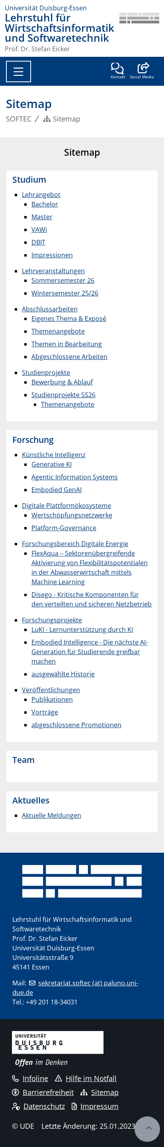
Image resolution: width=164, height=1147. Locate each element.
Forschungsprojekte (52, 620)
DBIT (38, 242)
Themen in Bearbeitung (66, 344)
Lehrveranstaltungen (53, 270)
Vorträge (44, 712)
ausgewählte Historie (63, 674)
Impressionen (52, 255)
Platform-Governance (63, 527)
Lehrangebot (41, 194)
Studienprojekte (46, 372)
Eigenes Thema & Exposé (68, 318)
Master (42, 216)
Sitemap (105, 1092)
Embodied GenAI (56, 489)
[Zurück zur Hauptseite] (139, 32)
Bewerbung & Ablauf (62, 382)
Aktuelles (30, 800)
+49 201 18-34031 (52, 1002)
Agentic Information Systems (74, 477)
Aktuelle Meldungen (51, 815)
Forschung (33, 439)
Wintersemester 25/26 (64, 293)
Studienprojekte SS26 (63, 394)
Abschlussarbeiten (50, 309)
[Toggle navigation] (18, 71)
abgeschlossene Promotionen (76, 724)
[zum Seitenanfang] (147, 1129)
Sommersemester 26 (62, 280)
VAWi (39, 229)
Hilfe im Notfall (91, 1078)
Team (23, 759)
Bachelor (44, 204)
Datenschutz (44, 1106)
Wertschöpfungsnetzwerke (71, 515)
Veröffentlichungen (51, 689)
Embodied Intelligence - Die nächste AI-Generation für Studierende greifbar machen (89, 652)
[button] (142, 71)
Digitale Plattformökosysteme (66, 505)
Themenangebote (58, 331)
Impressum (99, 1106)
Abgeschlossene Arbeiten (69, 356)
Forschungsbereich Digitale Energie (75, 543)
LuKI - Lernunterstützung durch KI (82, 629)
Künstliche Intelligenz (54, 454)
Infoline (35, 1078)
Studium (29, 179)
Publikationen (52, 699)
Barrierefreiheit (48, 1092)
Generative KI (51, 464)
